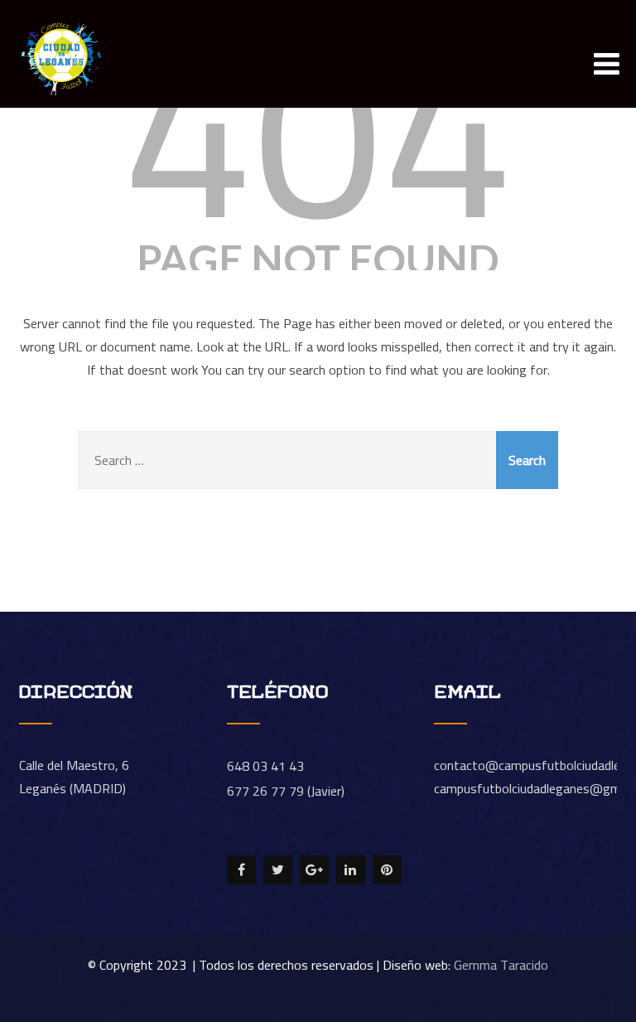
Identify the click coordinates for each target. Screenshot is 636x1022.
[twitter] (277, 869)
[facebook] (241, 869)
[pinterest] (387, 869)
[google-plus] (314, 869)
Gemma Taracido (501, 964)
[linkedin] (350, 869)
